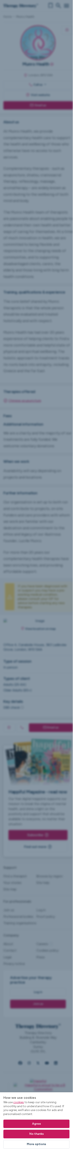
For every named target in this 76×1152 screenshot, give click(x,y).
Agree (36, 1123)
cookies (18, 1102)
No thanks (36, 1134)
